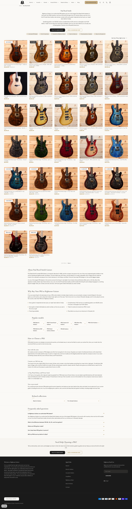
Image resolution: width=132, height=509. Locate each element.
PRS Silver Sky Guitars (78, 323)
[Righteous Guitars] (22, 2)
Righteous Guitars (11, 503)
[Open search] (100, 2)
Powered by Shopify (19, 503)
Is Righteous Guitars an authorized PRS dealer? (40, 413)
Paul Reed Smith (26, 5)
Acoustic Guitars (70, 473)
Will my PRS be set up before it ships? (38, 434)
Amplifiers (68, 476)
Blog (78, 2)
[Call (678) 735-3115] (106, 2)
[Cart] (110, 2)
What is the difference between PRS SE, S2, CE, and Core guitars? (45, 422)
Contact (68, 487)
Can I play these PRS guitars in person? (38, 430)
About (72, 2)
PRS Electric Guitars (36, 323)
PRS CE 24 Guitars (92, 322)
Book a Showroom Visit (91, 2)
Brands (45, 2)
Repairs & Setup (64, 2)
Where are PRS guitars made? (35, 426)
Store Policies (69, 483)
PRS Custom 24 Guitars (65, 323)
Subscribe (108, 475)
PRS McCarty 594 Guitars (37, 329)
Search (67, 465)
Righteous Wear (70, 480)
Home (20, 5)
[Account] (103, 2)
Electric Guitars (37, 401)
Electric (31, 2)
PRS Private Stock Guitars (51, 323)
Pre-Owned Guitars (73, 401)
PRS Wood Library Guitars (51, 329)
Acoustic (38, 2)
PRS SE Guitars (64, 329)
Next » (69, 263)
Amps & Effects (53, 2)
